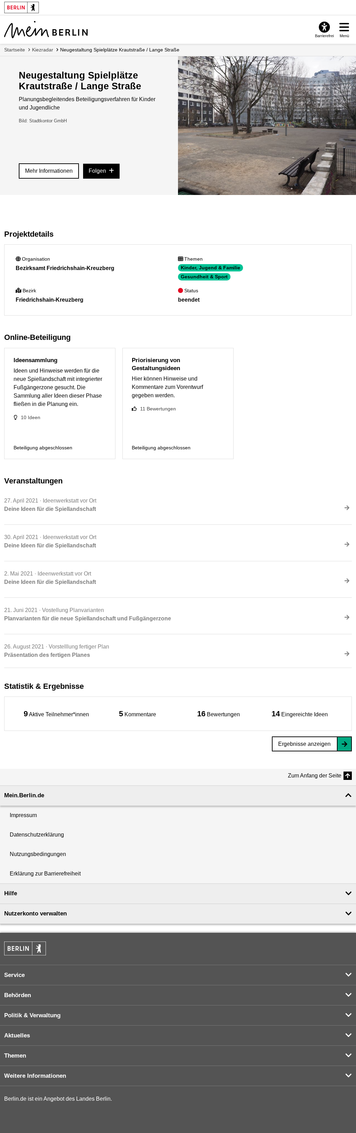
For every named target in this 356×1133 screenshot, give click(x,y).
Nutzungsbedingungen (38, 854)
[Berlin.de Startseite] (25, 948)
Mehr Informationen (49, 171)
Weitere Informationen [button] (35, 1076)
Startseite (14, 49)
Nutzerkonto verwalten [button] (35, 913)
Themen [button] (15, 1055)
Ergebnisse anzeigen (304, 744)
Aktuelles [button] (17, 1035)
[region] (56, 713)
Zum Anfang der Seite (314, 776)
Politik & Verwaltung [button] (32, 1015)
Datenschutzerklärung (37, 835)
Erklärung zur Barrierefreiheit (45, 874)
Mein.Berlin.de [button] (24, 795)
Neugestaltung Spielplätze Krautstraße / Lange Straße (119, 49)
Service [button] (14, 975)
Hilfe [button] (10, 893)
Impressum (23, 815)
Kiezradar (42, 49)
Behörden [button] (17, 995)
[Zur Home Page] (46, 29)
